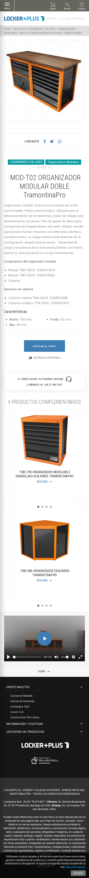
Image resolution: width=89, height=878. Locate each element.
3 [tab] (47, 507)
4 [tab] (51, 507)
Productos (19, 29)
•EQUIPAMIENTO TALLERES (41, 29)
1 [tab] (38, 507)
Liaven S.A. (17, 712)
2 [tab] (42, 507)
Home (7, 29)
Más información (75, 866)
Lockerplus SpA (19, 706)
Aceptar (78, 872)
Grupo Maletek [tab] (18, 687)
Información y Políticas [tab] (24, 724)
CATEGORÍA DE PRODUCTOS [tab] (25, 732)
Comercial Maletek (21, 696)
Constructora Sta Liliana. (25, 717)
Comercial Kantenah (22, 701)
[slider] (27, 657)
